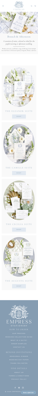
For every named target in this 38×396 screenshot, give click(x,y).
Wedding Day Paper (19, 359)
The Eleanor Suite (19, 111)
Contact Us (19, 347)
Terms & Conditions (19, 376)
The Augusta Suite (19, 281)
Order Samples (19, 343)
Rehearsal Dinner (19, 356)
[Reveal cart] (35, 6)
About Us (19, 372)
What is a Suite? (19, 340)
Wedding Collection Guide (19, 337)
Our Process (19, 333)
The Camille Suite (19, 167)
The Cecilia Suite (19, 224)
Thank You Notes (19, 363)
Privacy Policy (19, 379)
